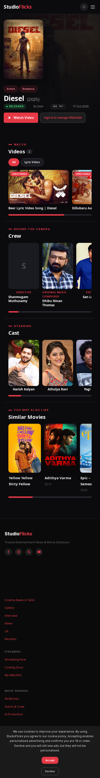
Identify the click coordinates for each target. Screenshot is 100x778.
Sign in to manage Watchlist (63, 117)
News (9, 623)
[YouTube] (39, 552)
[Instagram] (18, 552)
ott (6, 631)
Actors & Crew (14, 706)
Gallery (9, 607)
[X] (29, 552)
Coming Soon (14, 667)
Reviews (11, 639)
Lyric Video (32, 162)
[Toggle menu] (92, 7)
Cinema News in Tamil (19, 600)
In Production (14, 714)
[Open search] (84, 7)
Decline (50, 771)
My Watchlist (13, 675)
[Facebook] (8, 552)
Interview (11, 615)
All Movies (12, 698)
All (14, 162)
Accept (50, 760)
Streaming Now (15, 659)
